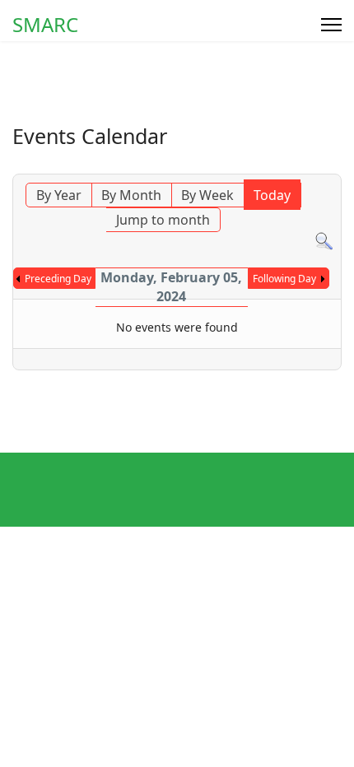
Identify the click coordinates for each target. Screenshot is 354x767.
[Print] (333, 165)
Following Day (284, 279)
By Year (59, 195)
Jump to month (163, 220)
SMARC (45, 25)
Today (272, 195)
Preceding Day (58, 279)
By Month (131, 195)
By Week (207, 195)
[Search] (324, 241)
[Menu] (331, 24)
